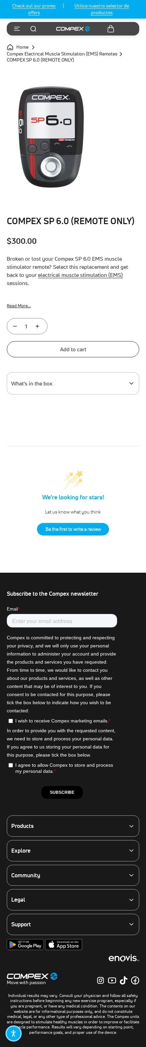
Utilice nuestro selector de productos (101, 9)
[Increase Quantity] (37, 326)
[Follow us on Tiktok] (124, 980)
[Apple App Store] (63, 948)
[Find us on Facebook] (135, 980)
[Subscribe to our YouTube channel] (112, 980)
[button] (13, 1033)
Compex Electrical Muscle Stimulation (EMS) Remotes (62, 54)
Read (19, 306)
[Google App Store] (26, 948)
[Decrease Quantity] (15, 326)
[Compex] (73, 28)
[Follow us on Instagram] (100, 980)
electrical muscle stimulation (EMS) (80, 274)
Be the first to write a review (73, 529)
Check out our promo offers (34, 9)
